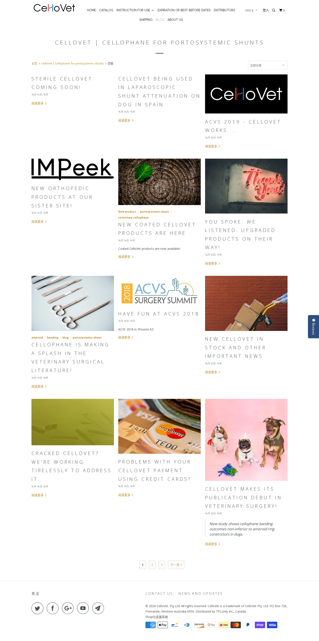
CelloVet (162, 606)
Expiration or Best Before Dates (184, 10)
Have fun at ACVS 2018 (159, 313)
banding (52, 337)
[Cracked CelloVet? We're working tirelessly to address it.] (72, 446)
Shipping (146, 19)
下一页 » (176, 565)
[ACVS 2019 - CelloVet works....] (246, 114)
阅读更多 (37, 103)
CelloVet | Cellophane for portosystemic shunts (159, 42)
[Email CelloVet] (99, 608)
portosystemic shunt (154, 211)
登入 (266, 10)
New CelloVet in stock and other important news (235, 347)
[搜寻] (274, 10)
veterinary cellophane (133, 217)
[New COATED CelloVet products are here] (159, 206)
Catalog (106, 10)
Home (91, 10)
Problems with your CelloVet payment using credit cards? (155, 470)
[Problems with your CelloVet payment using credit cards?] (159, 455)
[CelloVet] (53, 7)
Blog (160, 19)
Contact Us (159, 593)
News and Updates (200, 593)
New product (127, 211)
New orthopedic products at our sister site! (62, 197)
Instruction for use (134, 10)
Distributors (224, 10)
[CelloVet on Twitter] (38, 608)
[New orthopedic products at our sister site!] (72, 181)
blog (65, 337)
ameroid (37, 337)
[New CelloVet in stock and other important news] (246, 332)
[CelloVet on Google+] (69, 608)
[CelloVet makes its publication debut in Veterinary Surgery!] (246, 482)
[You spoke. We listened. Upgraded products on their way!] (246, 214)
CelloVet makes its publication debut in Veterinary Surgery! (243, 497)
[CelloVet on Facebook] (54, 608)
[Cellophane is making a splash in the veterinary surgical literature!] (72, 332)
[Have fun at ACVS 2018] (159, 307)
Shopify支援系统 (156, 617)
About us (175, 19)
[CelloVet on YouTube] (84, 608)
